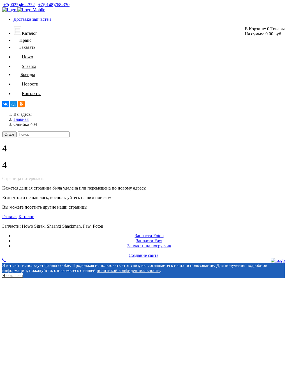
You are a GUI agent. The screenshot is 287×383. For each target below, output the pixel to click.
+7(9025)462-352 (19, 4)
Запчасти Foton (149, 235)
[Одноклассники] (21, 104)
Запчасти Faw (149, 240)
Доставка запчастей (32, 19)
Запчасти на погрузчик (149, 245)
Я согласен (12, 275)
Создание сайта (143, 255)
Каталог (26, 216)
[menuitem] (25, 33)
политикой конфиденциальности (128, 270)
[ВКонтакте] (5, 104)
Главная (9, 216)
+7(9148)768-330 (54, 4)
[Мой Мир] (13, 104)
